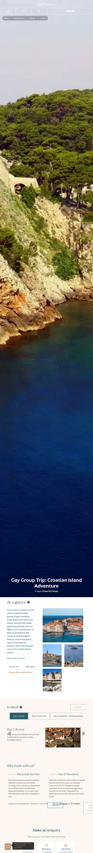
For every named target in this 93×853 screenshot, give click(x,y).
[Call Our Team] (39, 11)
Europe (32, 18)
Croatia (43, 18)
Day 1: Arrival (18, 716)
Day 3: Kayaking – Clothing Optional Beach (71, 716)
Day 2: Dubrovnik (39, 716)
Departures (14, 666)
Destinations (19, 18)
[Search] (23, 11)
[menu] (8, 11)
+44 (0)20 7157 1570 (38, 803)
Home (6, 18)
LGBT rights (30, 666)
